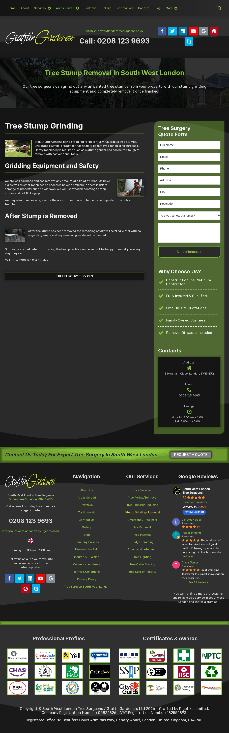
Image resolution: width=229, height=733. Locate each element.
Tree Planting (142, 534)
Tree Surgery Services (74, 276)
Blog (158, 8)
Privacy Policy (86, 579)
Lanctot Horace (192, 519)
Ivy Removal (142, 527)
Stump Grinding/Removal (142, 512)
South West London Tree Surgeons (196, 491)
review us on (193, 511)
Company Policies (86, 542)
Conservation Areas (86, 564)
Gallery (106, 8)
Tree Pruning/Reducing (142, 505)
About (25, 8)
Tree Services (142, 490)
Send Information (189, 252)
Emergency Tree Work (142, 519)
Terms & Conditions (86, 571)
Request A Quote (191, 454)
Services (40, 8)
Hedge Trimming (142, 542)
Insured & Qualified (86, 557)
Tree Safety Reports (142, 571)
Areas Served (65, 8)
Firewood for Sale (87, 549)
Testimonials (124, 8)
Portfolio (90, 8)
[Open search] (219, 8)
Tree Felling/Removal (142, 497)
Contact (144, 8)
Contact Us (86, 519)
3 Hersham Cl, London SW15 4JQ (31, 499)
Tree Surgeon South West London (86, 586)
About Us (86, 490)
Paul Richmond (191, 532)
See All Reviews (198, 582)
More (169, 8)
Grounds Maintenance (142, 549)
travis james (190, 562)
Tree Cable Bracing (142, 564)
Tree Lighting (142, 557)
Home (11, 8)
